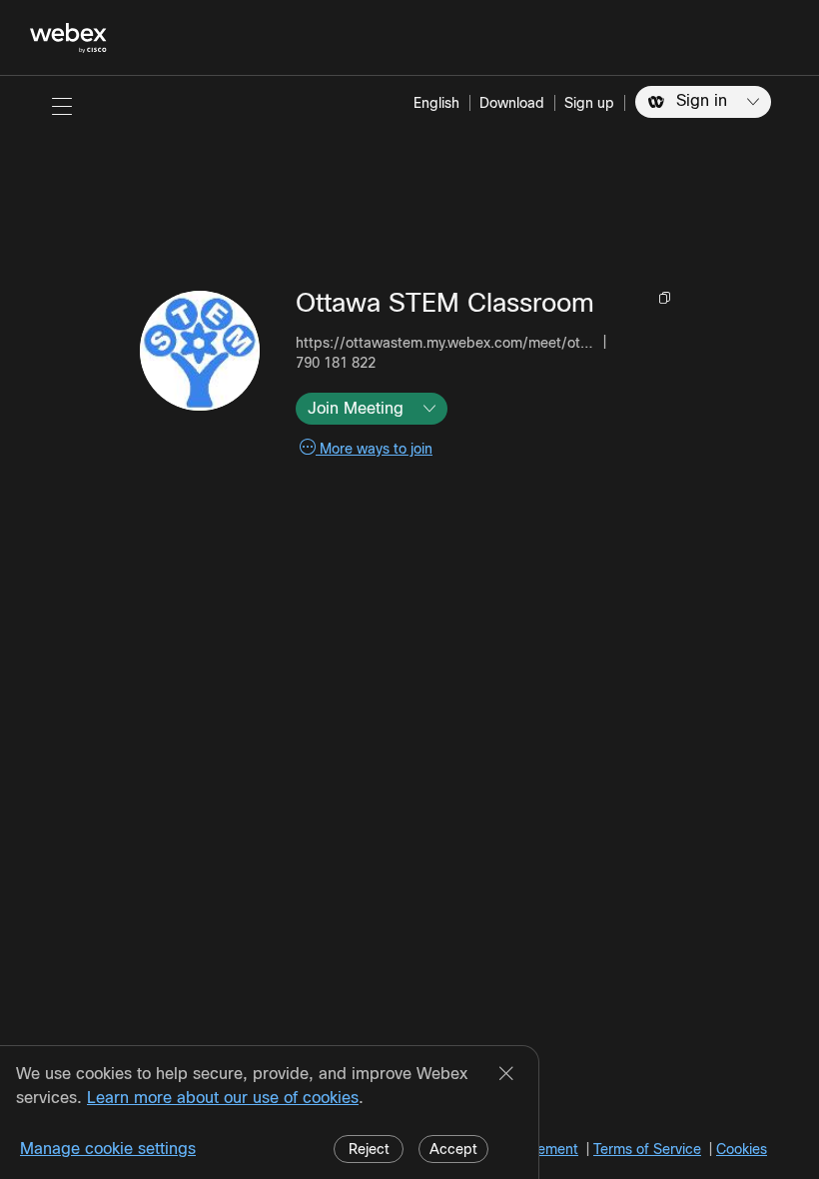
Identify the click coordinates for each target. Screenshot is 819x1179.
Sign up (589, 103)
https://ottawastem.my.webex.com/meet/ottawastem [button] (445, 343)
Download (511, 103)
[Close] (506, 1075)
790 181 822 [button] (336, 363)
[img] (200, 351)
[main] (409, 627)
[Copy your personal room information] (666, 297)
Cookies (741, 1149)
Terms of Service (647, 1149)
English (436, 103)
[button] (62, 106)
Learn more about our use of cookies (223, 1097)
